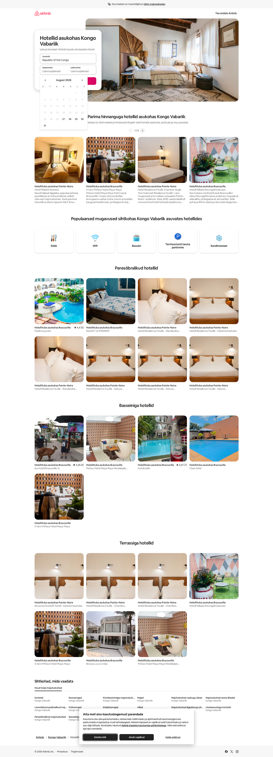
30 (82, 119)
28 (70, 119)
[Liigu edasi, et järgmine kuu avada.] (82, 80)
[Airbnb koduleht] (43, 13)
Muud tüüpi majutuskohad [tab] (48, 687)
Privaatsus (62, 751)
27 (63, 119)
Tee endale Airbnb (226, 13)
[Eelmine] (130, 130)
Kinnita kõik (100, 737)
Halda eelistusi (172, 737)
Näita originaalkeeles (154, 4)
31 (45, 125)
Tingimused (77, 751)
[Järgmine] (142, 130)
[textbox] (54, 71)
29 (76, 119)
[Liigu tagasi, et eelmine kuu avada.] (45, 80)
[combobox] (68, 60)
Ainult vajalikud (136, 737)
